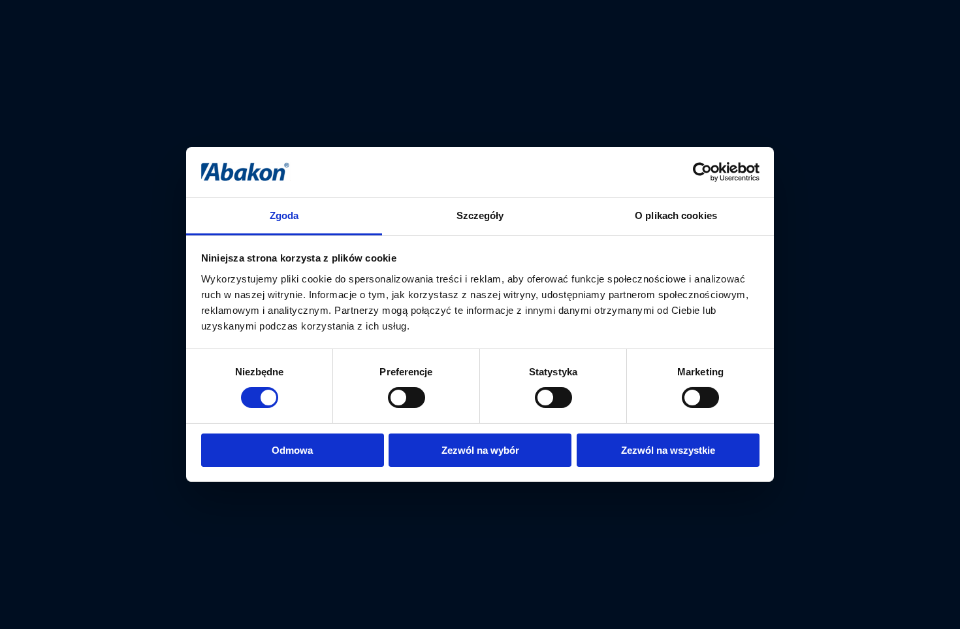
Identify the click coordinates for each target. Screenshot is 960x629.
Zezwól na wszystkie (668, 450)
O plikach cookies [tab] (676, 215)
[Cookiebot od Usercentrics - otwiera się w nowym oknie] (702, 172)
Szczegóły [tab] (480, 215)
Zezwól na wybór (480, 450)
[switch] (406, 397)
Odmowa (292, 450)
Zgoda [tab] (284, 215)
